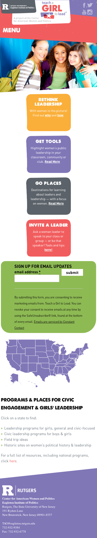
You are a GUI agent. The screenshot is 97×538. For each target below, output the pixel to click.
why (48, 115)
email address (27, 271)
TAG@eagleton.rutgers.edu (18, 523)
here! (48, 250)
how (60, 115)
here (12, 460)
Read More (52, 161)
